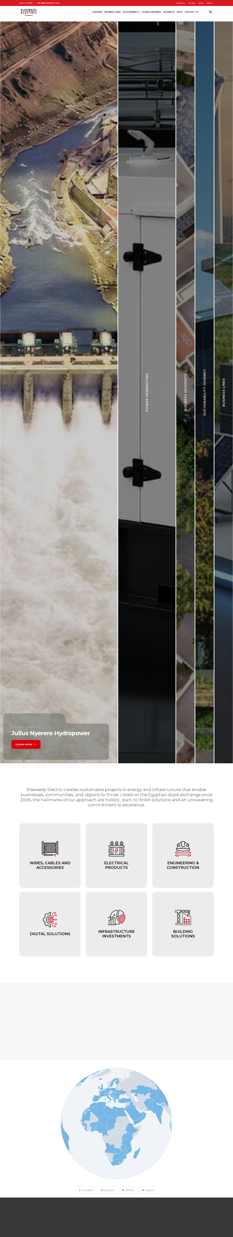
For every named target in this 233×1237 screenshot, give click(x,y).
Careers (191, 3)
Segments (168, 12)
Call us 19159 (25, 3)
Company (97, 12)
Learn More (81, 744)
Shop (180, 12)
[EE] (29, 12)
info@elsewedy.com (48, 3)
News (201, 3)
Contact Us (191, 12)
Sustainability (131, 12)
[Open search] (210, 12)
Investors (180, 3)
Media (210, 3)
